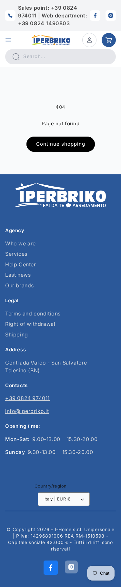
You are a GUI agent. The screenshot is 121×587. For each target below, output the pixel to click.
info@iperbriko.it (27, 411)
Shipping (16, 334)
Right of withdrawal (30, 324)
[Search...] (16, 56)
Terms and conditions (33, 313)
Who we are (20, 243)
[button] (8, 40)
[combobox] (60, 56)
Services (16, 254)
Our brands (19, 285)
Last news (18, 275)
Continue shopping (60, 144)
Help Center (20, 264)
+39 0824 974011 (27, 398)
